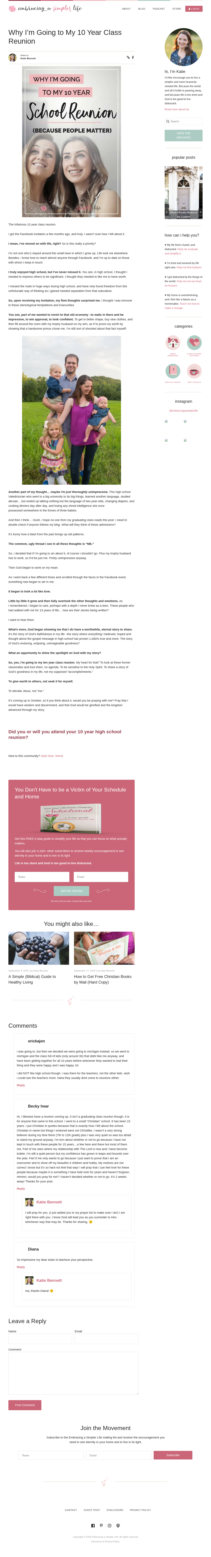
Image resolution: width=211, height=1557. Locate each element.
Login (194, 8)
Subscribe (173, 1455)
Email (78, 1331)
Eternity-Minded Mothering (194, 355)
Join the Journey (71, 890)
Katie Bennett (28, 58)
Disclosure (115, 1510)
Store (176, 8)
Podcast (159, 8)
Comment (14, 1349)
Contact (71, 1510)
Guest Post (92, 1510)
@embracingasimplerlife (183, 410)
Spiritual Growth (173, 382)
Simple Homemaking (172, 355)
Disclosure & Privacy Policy (105, 1541)
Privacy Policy (140, 1510)
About (126, 8)
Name (12, 1331)
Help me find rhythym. (189, 267)
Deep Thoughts (194, 382)
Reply (21, 1085)
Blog (141, 8)
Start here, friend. (52, 756)
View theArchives (184, 135)
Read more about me (177, 109)
